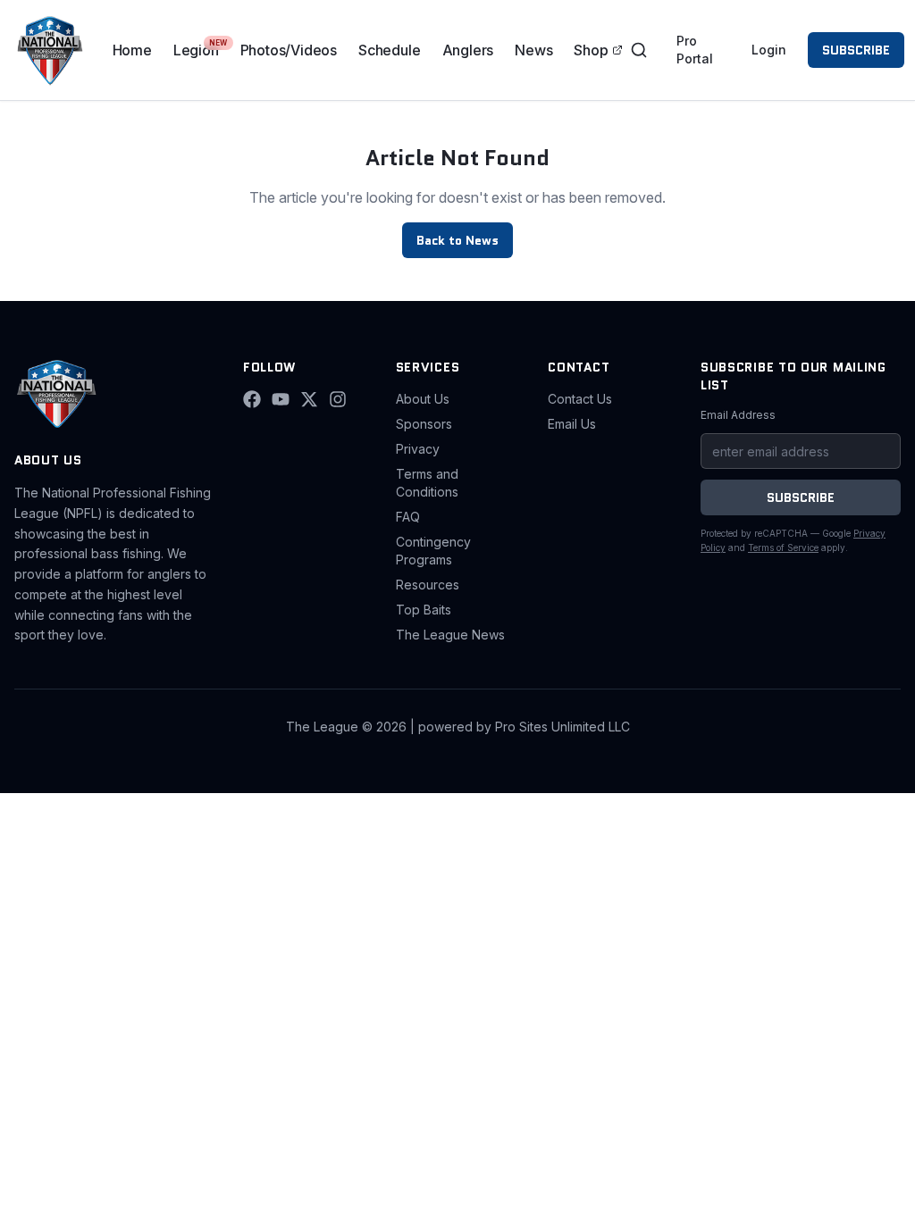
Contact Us (580, 398)
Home (132, 50)
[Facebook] (252, 399)
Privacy (418, 448)
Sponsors (424, 423)
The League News (450, 634)
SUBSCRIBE (856, 50)
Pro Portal (694, 49)
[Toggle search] (639, 50)
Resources (427, 584)
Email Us (572, 423)
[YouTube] (281, 399)
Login (768, 49)
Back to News (457, 240)
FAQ (408, 516)
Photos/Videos (288, 50)
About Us (422, 398)
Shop (591, 50)
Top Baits (423, 609)
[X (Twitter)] (309, 399)
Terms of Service (783, 547)
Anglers (468, 50)
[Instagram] (338, 399)
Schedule (389, 50)
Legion (196, 50)
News (533, 50)
